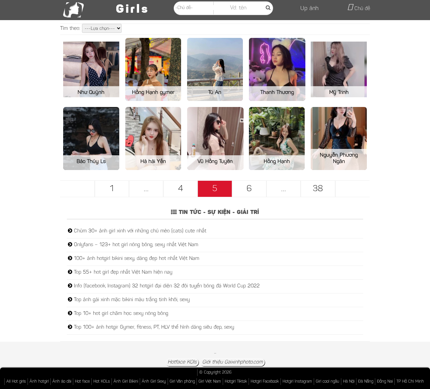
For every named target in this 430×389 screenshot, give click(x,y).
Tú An (214, 92)
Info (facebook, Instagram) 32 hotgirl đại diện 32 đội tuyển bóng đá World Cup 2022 (166, 286)
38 (318, 189)
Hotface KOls (182, 362)
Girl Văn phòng (182, 382)
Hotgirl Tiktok (236, 382)
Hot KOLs (101, 382)
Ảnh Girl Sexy (154, 382)
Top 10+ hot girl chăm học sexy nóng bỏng (120, 313)
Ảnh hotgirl (39, 382)
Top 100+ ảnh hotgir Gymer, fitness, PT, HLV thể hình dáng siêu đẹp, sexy (153, 327)
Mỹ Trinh (339, 92)
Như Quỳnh (91, 92)
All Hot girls (16, 382)
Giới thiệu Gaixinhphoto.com (232, 362)
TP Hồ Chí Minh (410, 382)
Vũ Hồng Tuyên (215, 161)
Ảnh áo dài (61, 382)
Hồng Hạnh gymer (153, 92)
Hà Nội (348, 382)
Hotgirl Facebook (265, 382)
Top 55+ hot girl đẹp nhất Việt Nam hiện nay (122, 272)
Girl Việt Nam (210, 382)
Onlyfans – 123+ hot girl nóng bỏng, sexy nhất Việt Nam (135, 244)
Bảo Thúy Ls (91, 161)
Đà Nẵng (365, 382)
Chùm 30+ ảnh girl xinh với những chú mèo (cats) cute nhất (139, 231)
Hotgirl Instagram (297, 382)
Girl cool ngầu (327, 382)
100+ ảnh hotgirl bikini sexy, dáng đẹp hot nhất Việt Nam (135, 258)
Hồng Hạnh (277, 161)
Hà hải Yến (153, 161)
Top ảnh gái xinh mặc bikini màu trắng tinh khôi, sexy (131, 299)
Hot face (82, 382)
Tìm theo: (71, 28)
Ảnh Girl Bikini (126, 382)
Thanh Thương (277, 92)
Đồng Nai (385, 382)
